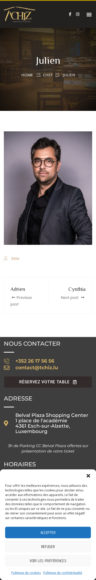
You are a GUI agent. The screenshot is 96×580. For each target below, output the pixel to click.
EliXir (15, 258)
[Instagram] (78, 14)
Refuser (48, 546)
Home (27, 74)
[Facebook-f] (70, 14)
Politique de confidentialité (62, 573)
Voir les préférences (48, 560)
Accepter (48, 532)
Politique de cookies (26, 573)
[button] (88, 475)
